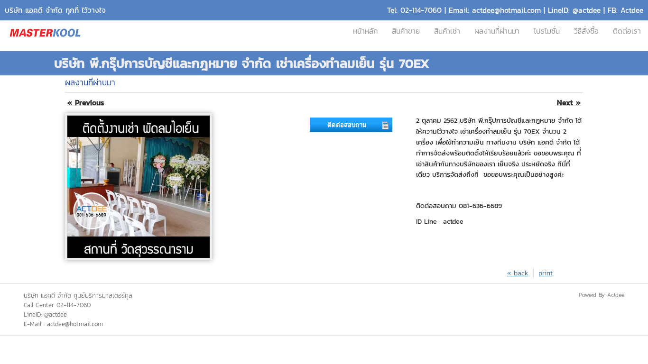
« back (517, 273)
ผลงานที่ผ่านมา (496, 31)
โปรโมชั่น (547, 31)
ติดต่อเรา (627, 31)
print (545, 273)
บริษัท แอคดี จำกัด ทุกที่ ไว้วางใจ (55, 10)
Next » (569, 102)
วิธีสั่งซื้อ (586, 31)
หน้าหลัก (365, 31)
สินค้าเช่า (447, 31)
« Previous (85, 102)
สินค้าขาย (406, 31)
